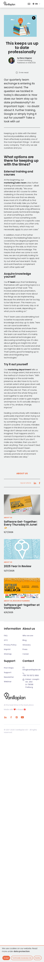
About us (22, 473)
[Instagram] (16, 717)
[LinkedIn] (5, 717)
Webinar (7, 681)
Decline (37, 958)
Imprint (7, 649)
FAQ (5, 635)
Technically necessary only (22, 958)
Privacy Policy (10, 645)
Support (7, 672)
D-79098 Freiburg (29, 685)
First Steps (9, 668)
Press (24, 649)
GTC (6, 640)
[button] (29, 3)
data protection (22, 951)
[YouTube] (22, 717)
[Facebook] (11, 717)
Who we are (27, 635)
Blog (24, 640)
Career (25, 654)
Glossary (26, 645)
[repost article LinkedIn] (35, 483)
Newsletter (9, 677)
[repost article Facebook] (39, 483)
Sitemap (8, 654)
